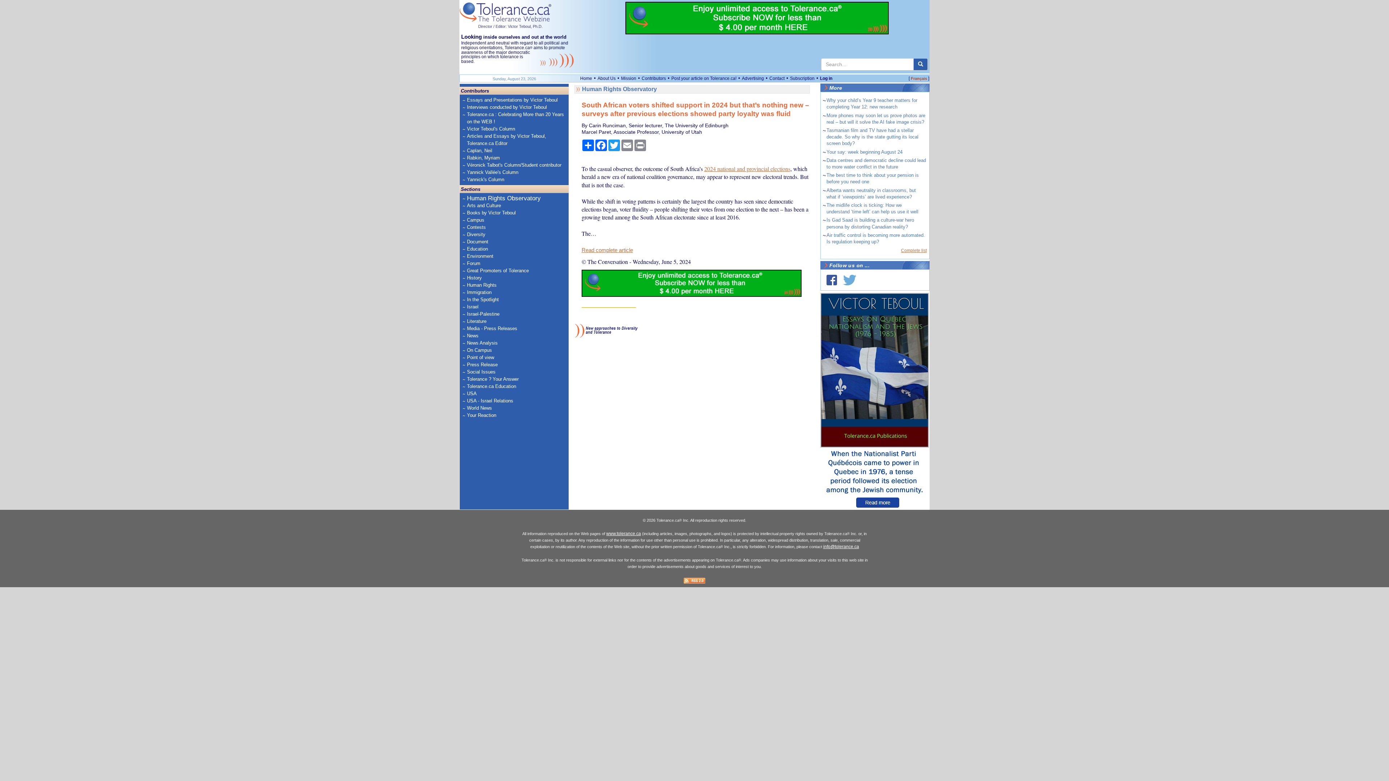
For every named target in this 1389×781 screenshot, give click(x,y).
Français (919, 78)
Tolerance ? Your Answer (493, 379)
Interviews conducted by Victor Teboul (507, 107)
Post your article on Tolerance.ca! (703, 78)
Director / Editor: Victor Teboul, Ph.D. (510, 26)
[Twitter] (849, 280)
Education (477, 249)
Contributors (654, 78)
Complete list (914, 250)
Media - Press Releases (492, 328)
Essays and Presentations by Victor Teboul (512, 100)
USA (472, 393)
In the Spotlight (483, 299)
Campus (475, 220)
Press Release (482, 364)
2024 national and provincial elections (747, 168)
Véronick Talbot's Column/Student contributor (514, 165)
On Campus (479, 350)
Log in (826, 78)
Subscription (802, 78)
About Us (607, 78)
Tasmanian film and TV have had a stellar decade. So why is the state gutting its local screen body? (872, 137)
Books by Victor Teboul (491, 212)
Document (477, 241)
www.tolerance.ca (623, 533)
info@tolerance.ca (841, 546)
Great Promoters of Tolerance (498, 270)
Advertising (753, 78)
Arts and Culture (484, 205)
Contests (476, 227)
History (474, 278)
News (473, 335)
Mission (628, 78)
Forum (473, 263)
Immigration (479, 292)
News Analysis (482, 343)
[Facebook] (832, 280)
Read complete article (607, 250)
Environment (480, 256)
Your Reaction (481, 415)
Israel (473, 307)
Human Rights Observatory (504, 198)
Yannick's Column (485, 179)
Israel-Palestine (483, 314)
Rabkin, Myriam (483, 158)
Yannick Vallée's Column (492, 172)
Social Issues (481, 372)
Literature (477, 321)
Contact (777, 78)
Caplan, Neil (479, 150)
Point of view (480, 357)
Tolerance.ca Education (491, 386)
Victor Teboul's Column (491, 129)
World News (479, 408)
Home (586, 78)
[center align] (920, 64)
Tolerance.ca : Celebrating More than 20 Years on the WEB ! (515, 118)
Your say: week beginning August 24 (864, 152)
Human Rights (482, 285)
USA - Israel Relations (490, 401)
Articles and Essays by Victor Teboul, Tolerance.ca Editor (506, 139)
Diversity (476, 234)
